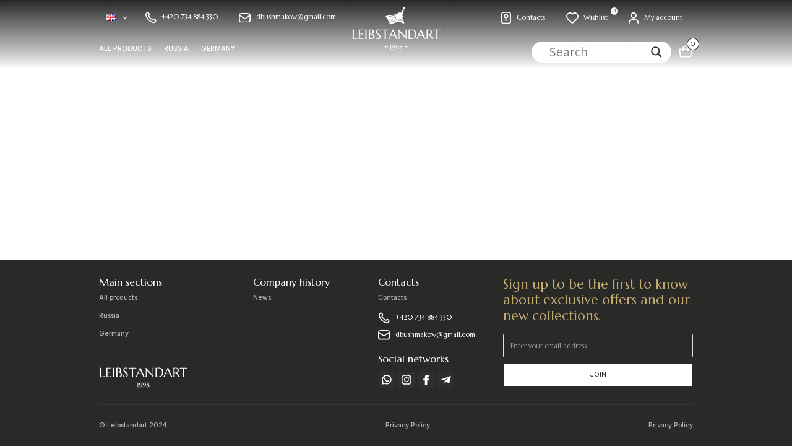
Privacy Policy (407, 425)
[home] (395, 35)
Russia (176, 49)
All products (125, 49)
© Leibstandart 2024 (133, 425)
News (262, 298)
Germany (218, 49)
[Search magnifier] (656, 52)
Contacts (392, 298)
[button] (116, 17)
